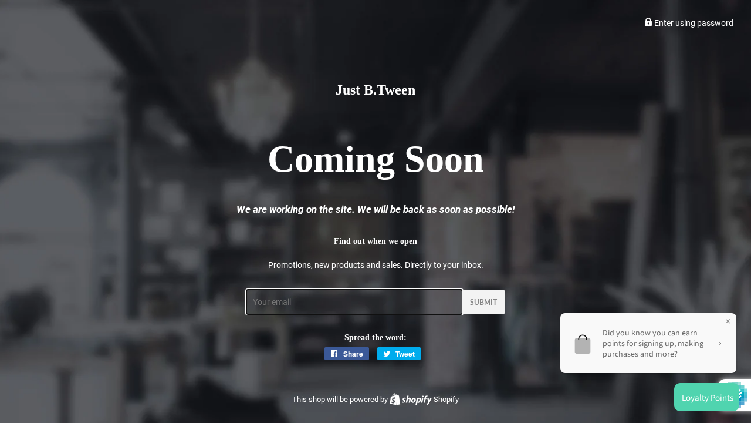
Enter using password (692, 23)
